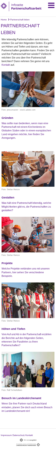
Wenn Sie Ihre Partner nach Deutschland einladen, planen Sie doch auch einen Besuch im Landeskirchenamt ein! (27, 407)
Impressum (6, 435)
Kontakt (6, 64)
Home (4, 19)
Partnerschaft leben (20, 19)
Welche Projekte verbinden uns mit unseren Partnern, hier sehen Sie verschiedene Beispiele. (26, 272)
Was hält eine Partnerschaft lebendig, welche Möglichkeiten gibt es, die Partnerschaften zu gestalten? (26, 206)
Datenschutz (18, 435)
